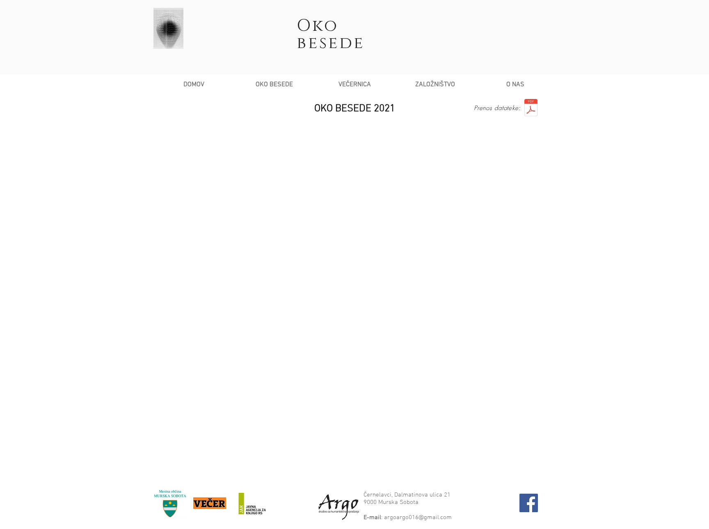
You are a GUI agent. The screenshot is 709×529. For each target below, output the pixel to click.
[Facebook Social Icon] (528, 503)
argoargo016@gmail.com (418, 517)
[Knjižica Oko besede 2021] (530, 108)
